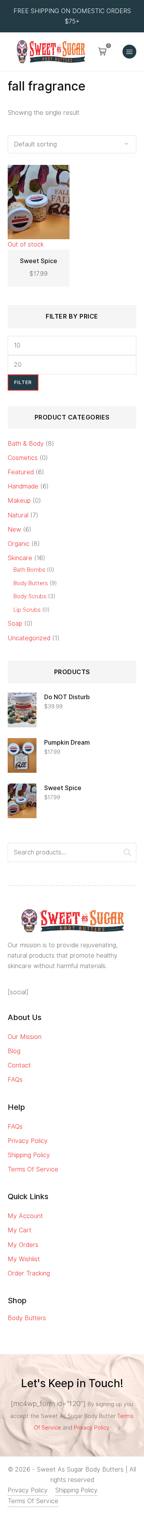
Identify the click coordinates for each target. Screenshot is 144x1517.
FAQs (15, 1079)
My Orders (23, 1245)
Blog (14, 1051)
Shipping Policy (29, 1155)
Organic (19, 543)
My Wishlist (24, 1259)
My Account (25, 1216)
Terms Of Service (33, 1169)
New (14, 529)
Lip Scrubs (27, 609)
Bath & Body (26, 443)
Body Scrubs (29, 596)
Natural (18, 515)
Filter (23, 382)
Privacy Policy (28, 1140)
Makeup (19, 500)
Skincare (20, 558)
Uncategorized (29, 638)
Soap (15, 623)
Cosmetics (23, 457)
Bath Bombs (29, 569)
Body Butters (30, 583)
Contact (19, 1065)
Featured (21, 472)
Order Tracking (29, 1273)
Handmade (23, 486)
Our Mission (24, 1036)
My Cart (19, 1230)
